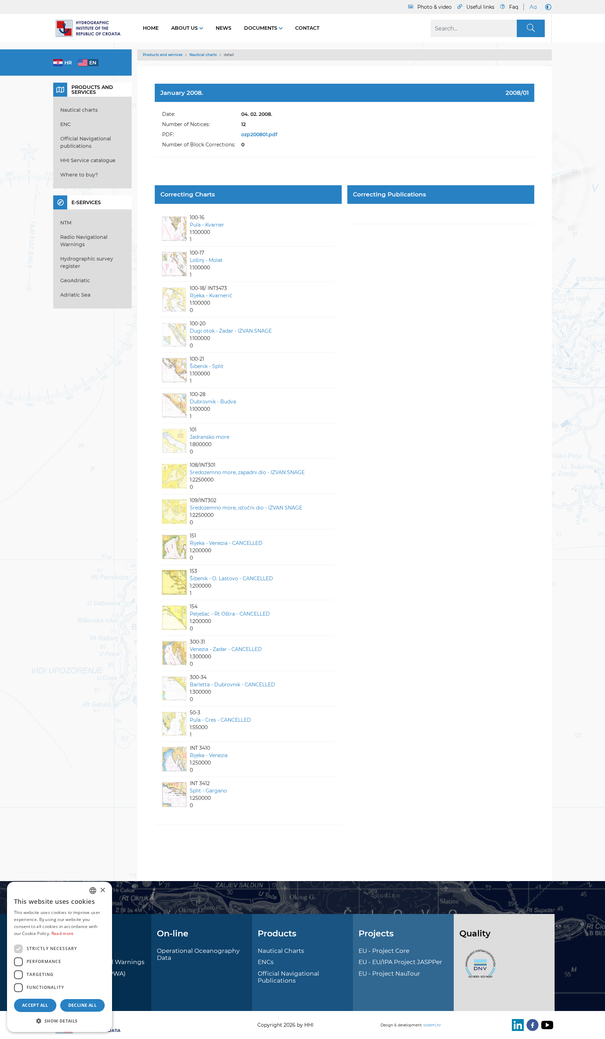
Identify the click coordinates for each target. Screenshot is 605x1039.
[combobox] (92, 890)
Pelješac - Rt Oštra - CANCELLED (230, 614)
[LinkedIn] (516, 1025)
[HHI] (91, 28)
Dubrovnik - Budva (213, 402)
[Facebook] (531, 1025)
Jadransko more (209, 437)
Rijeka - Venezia (209, 755)
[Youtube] (546, 1025)
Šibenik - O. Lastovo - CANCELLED (231, 578)
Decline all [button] (82, 1005)
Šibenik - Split (206, 366)
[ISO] (478, 967)
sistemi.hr (432, 1025)
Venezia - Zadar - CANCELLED (226, 649)
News (223, 28)
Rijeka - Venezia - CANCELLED (226, 543)
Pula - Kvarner (207, 225)
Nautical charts (203, 55)
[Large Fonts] (533, 7)
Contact (307, 28)
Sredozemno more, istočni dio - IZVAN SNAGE (246, 508)
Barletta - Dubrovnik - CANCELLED (232, 684)
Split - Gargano (208, 791)
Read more (62, 933)
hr (68, 63)
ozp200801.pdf (259, 134)
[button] (59, 1021)
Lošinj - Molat (206, 260)
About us (185, 28)
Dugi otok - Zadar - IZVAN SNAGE (231, 331)
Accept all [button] (35, 1005)
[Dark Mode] (547, 7)
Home (151, 28)
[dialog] (59, 957)
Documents (261, 28)
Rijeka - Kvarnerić (211, 295)
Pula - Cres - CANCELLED (220, 720)
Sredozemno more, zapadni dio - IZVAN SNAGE (247, 472)
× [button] (102, 890)
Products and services (162, 55)
